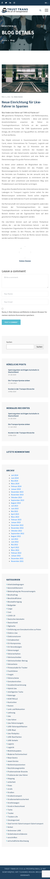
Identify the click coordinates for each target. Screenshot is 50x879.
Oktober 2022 (16, 531)
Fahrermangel (13, 650)
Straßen (11, 792)
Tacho (10, 810)
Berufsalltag (13, 595)
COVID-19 (11, 615)
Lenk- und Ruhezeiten (16, 709)
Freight (10, 674)
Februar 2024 (16, 486)
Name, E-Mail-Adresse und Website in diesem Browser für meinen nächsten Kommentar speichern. (24, 313)
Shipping (11, 778)
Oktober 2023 (16, 497)
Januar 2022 (16, 555)
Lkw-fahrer (12, 719)
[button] (46, 10)
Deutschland (13, 622)
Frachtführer (13, 671)
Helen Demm (18, 97)
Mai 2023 (14, 511)
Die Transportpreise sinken (19, 380)
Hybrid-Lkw (12, 688)
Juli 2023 (14, 506)
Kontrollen (12, 702)
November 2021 (17, 561)
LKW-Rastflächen (15, 737)
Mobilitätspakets (14, 751)
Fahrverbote (12, 664)
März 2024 (15, 483)
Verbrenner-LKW (14, 830)
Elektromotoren (14, 636)
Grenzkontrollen (14, 681)
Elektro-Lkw (12, 633)
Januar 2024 (16, 489)
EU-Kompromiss (14, 643)
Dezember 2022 (17, 525)
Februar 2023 (16, 519)
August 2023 (16, 503)
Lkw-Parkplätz (13, 733)
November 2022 (17, 528)
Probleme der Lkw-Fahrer (18, 775)
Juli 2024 (14, 475)
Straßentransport (15, 796)
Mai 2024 (14, 481)
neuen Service (13, 761)
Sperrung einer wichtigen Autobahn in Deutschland (23, 371)
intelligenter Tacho (15, 692)
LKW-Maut (12, 730)
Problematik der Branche (18, 771)
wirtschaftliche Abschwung (18, 841)
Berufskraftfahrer (15, 598)
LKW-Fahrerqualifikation (17, 726)
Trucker (11, 813)
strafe (10, 789)
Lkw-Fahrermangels (15, 723)
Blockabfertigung (15, 602)
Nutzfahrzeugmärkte (16, 768)
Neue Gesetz (13, 758)
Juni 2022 (14, 542)
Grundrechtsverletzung (17, 685)
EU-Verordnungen (15, 647)
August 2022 (16, 536)
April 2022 (15, 547)
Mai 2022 (14, 544)
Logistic (11, 744)
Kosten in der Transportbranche (21, 389)
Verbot (10, 827)
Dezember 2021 (17, 558)
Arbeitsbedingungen (16, 584)
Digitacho (11, 626)
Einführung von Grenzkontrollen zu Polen (24, 629)
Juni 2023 (14, 508)
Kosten (10, 706)
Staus (10, 785)
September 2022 (17, 533)
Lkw (9, 716)
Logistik (11, 747)
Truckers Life (13, 816)
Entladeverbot (13, 640)
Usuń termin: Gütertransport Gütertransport (25, 823)
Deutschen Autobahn (16, 619)
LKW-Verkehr (13, 740)
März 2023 (15, 517)
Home (4, 40)
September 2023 (17, 500)
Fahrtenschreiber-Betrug (18, 660)
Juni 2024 (14, 478)
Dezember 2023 (17, 492)
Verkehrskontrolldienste (17, 834)
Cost (9, 612)
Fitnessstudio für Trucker (17, 667)
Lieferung (11, 712)
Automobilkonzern (15, 588)
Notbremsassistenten (16, 764)
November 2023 (17, 494)
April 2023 (15, 514)
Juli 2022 (14, 539)
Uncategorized (13, 820)
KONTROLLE (13, 699)
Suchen (9, 342)
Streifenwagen (13, 803)
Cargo (10, 608)
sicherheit (12, 782)
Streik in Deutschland (16, 806)
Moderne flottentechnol (17, 754)
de (46, 3)
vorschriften (12, 837)
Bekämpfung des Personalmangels (21, 591)
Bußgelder (12, 605)
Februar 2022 (16, 553)
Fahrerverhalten (14, 654)
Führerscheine (13, 678)
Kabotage (11, 695)
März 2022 (15, 550)
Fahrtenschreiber (14, 657)
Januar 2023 (16, 522)
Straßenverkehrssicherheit (18, 799)
